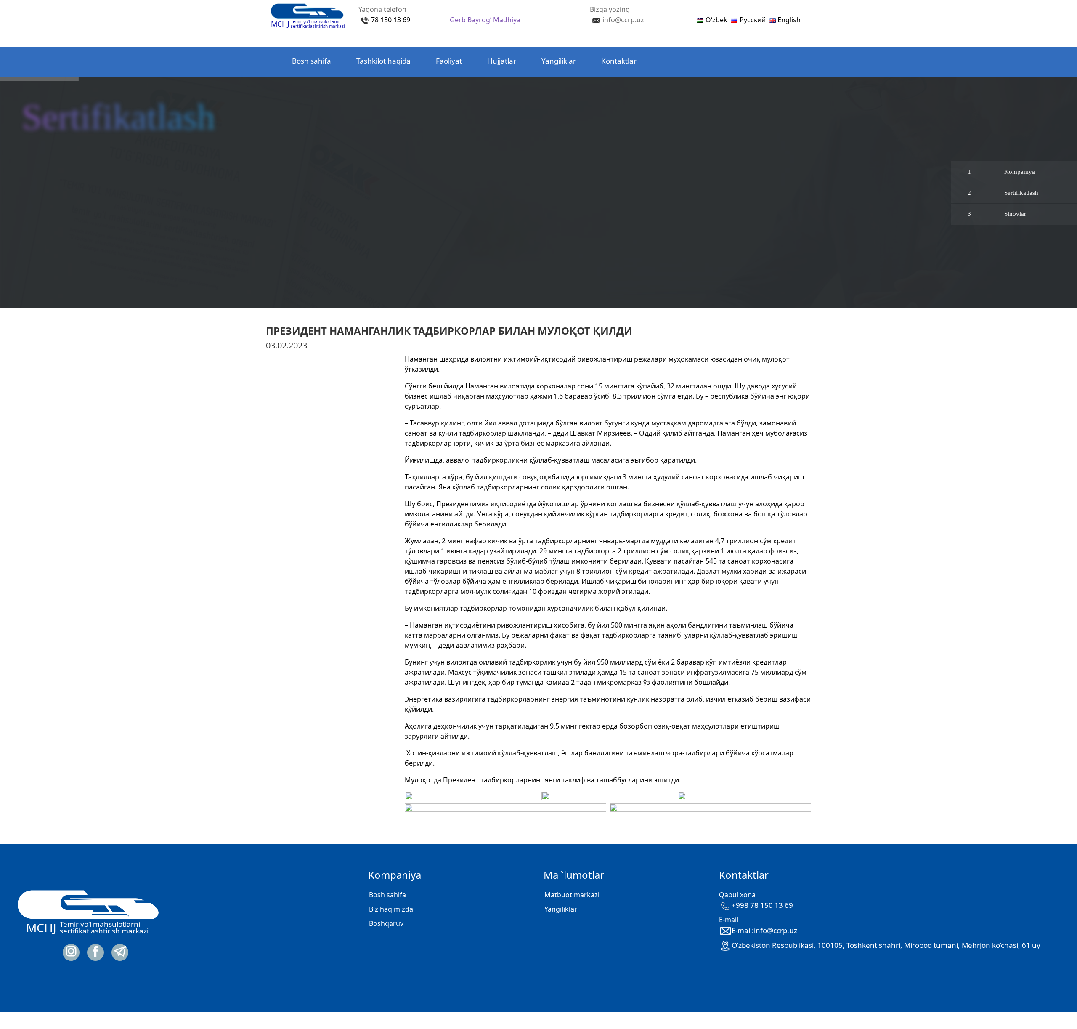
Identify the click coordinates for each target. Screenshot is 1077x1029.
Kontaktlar (619, 61)
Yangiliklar (558, 61)
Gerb (458, 19)
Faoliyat (449, 61)
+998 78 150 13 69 (762, 905)
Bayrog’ (479, 19)
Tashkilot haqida (383, 61)
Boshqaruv (386, 923)
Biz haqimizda (391, 909)
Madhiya (506, 19)
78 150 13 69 (390, 19)
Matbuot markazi (572, 894)
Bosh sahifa (311, 61)
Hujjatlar (501, 61)
